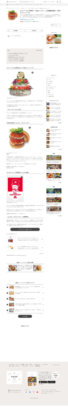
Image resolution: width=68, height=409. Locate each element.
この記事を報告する (41, 253)
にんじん (41, 4)
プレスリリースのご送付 (45, 391)
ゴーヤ (24, 4)
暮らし (31, 364)
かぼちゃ (37, 4)
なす (11, 4)
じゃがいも (30, 4)
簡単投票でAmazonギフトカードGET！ (27, 19)
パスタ (27, 4)
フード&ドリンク (45, 364)
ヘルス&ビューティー (37, 364)
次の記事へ (34, 30)
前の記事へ (16, 30)
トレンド (48, 1)
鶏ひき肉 (18, 4)
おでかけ (26, 364)
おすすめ (52, 1)
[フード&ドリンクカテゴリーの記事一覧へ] (21, 21)
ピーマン (21, 4)
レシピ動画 (44, 1)
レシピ (17, 364)
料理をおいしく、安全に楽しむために (55, 391)
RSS (49, 391)
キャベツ (14, 4)
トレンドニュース (12, 364)
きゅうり (34, 4)
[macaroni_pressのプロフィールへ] (25, 36)
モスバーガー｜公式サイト (24, 229)
